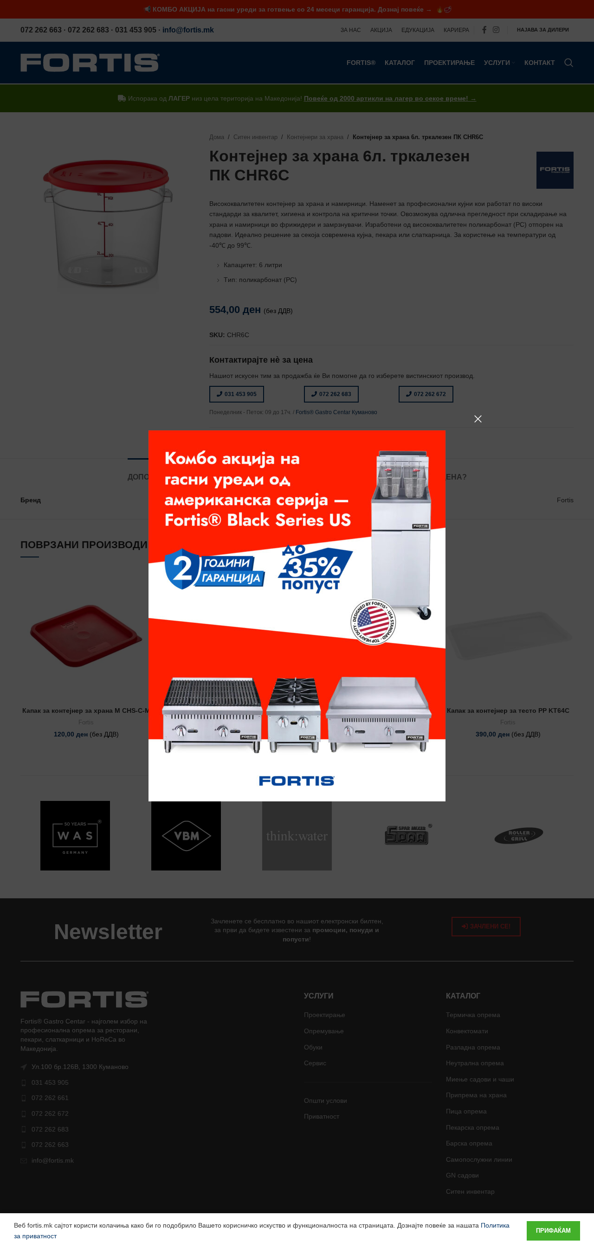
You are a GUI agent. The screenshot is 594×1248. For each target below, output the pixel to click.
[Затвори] (478, 418)
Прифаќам (553, 1230)
